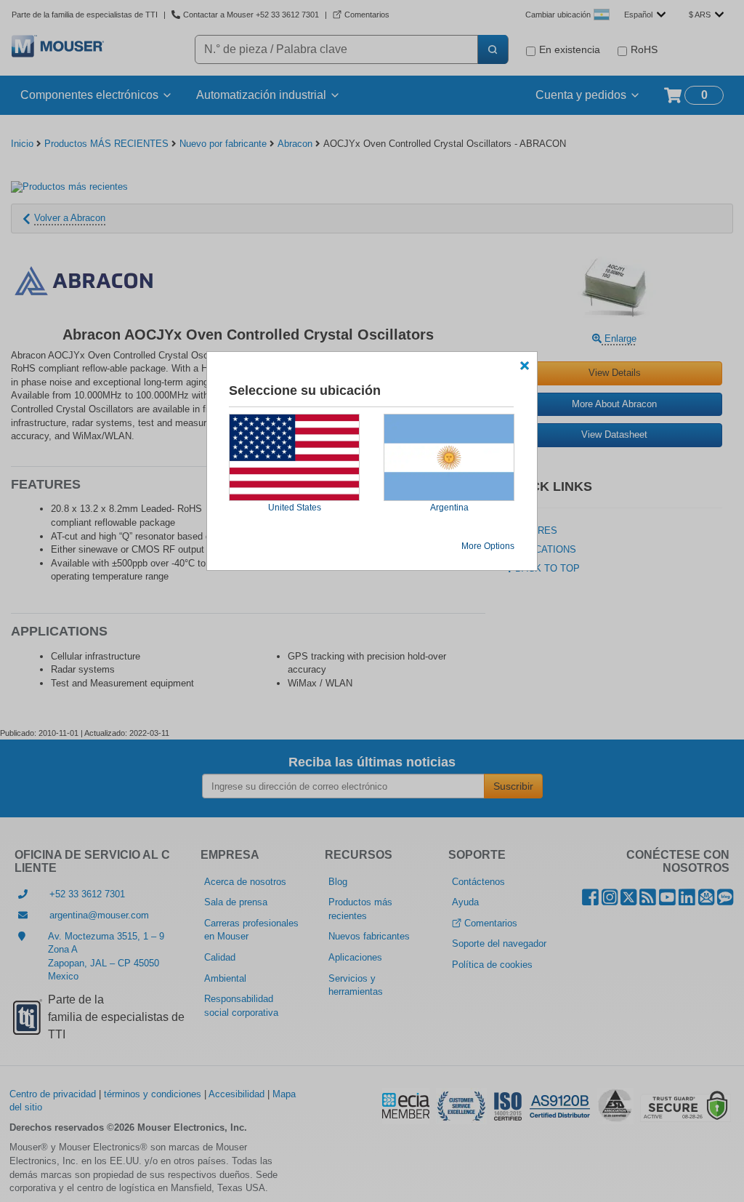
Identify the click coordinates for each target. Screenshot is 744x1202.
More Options (487, 546)
